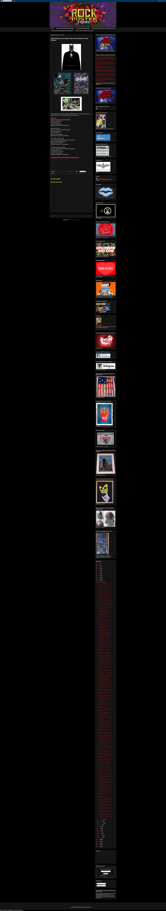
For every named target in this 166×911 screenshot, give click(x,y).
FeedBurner (108, 875)
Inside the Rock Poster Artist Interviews (65, 28)
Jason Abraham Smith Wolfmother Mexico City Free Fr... (105, 661)
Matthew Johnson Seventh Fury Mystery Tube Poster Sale (104, 676)
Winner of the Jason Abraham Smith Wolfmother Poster (104, 653)
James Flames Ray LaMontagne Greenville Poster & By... (105, 799)
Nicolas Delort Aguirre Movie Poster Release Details (104, 802)
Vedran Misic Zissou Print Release (105, 741)
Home (52, 28)
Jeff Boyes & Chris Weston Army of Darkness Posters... (105, 696)
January (100, 837)
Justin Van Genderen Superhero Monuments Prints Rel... (105, 779)
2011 (99, 843)
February (101, 835)
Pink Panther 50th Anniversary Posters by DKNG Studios (104, 736)
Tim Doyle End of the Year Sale (104, 589)
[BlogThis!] (81, 171)
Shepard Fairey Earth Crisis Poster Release (104, 644)
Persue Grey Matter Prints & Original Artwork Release (104, 690)
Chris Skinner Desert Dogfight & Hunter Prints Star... (104, 805)
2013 (99, 839)
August (100, 824)
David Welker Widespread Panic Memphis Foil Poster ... (105, 687)
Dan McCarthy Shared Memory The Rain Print (104, 743)
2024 (99, 563)
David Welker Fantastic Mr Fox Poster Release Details (104, 733)
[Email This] (80, 171)
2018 (99, 573)
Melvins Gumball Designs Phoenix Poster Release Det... (105, 759)
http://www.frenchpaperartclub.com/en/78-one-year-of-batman (65, 158)
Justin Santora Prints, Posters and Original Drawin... (105, 811)
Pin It (52, 167)
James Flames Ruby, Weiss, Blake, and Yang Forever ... (104, 788)
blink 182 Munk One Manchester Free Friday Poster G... (105, 603)
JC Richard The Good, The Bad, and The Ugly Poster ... (105, 595)
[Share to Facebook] (84, 171)
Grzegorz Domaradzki (74, 173)
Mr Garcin (86, 173)
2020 (99, 570)
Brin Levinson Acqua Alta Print (104, 745)
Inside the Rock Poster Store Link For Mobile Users (103, 28)
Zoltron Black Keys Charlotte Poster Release (104, 627)
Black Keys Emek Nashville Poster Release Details (105, 710)
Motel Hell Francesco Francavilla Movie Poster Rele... (105, 587)
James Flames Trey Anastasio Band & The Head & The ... (104, 630)
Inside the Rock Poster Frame (62, 171)
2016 (99, 577)
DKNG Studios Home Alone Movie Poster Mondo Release (105, 699)
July (100, 826)
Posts (99, 883)
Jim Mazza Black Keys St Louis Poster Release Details (104, 724)
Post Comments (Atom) (74, 219)
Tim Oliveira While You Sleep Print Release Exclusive (105, 782)
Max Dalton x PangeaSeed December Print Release (103, 633)
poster (90, 173)
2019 (99, 572)
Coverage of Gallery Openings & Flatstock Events (62, 30)
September (101, 823)
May (100, 830)
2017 (99, 575)
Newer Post (54, 216)
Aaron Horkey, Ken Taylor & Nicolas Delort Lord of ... (104, 639)
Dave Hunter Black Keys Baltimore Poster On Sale (104, 707)
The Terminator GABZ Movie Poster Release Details (104, 722)
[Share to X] (82, 171)
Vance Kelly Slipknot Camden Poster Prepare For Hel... (104, 684)
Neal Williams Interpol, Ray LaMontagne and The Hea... (104, 641)
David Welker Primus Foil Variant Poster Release (105, 614)
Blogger (93, 907)
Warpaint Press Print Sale (103, 619)
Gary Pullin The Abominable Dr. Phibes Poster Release (104, 636)
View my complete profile (101, 329)
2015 (99, 579)
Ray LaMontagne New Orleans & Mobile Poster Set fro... (105, 739)
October (100, 821)
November (101, 819)
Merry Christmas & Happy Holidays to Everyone (103, 592)
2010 (99, 844)
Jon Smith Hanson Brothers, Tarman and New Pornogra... (104, 670)
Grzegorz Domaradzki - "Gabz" (63, 118)
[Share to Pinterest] (85, 171)
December (101, 582)
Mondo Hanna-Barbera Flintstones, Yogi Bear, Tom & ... (105, 785)
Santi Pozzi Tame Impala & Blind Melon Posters (105, 774)
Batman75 (56, 173)
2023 (99, 565)
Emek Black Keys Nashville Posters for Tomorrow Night (104, 754)
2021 (99, 568)
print (52, 175)
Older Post (89, 216)
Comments (100, 885)
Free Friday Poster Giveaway (83, 28)
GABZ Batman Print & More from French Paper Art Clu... (105, 681)
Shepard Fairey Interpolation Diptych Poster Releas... (104, 713)
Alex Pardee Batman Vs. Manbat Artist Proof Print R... (105, 621)
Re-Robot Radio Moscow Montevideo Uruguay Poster (104, 611)
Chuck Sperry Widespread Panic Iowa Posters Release (105, 808)
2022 (99, 566)
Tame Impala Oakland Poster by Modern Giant (105, 777)
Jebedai (81, 173)
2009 (99, 846)
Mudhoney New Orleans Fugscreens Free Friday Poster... (103, 763)
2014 (99, 580)
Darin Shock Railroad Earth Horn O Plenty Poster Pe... (105, 791)
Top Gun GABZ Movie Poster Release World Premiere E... (104, 659)
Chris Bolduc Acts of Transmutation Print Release (104, 814)
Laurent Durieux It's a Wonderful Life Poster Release (105, 624)
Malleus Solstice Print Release (104, 605)
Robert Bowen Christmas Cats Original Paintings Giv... (104, 716)
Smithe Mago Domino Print (103, 765)
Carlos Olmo (62, 173)
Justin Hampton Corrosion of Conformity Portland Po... (104, 727)
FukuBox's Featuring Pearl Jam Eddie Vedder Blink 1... (104, 757)
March (100, 833)
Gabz (67, 173)
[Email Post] (77, 171)
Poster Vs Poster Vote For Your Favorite (84, 30)
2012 (99, 841)
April (100, 831)
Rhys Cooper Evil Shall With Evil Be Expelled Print (104, 664)
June (100, 828)
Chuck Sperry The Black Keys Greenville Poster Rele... (104, 656)
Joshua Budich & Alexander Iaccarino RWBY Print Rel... (104, 679)
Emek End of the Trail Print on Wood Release (104, 797)
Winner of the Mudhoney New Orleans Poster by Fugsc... (104, 751)
